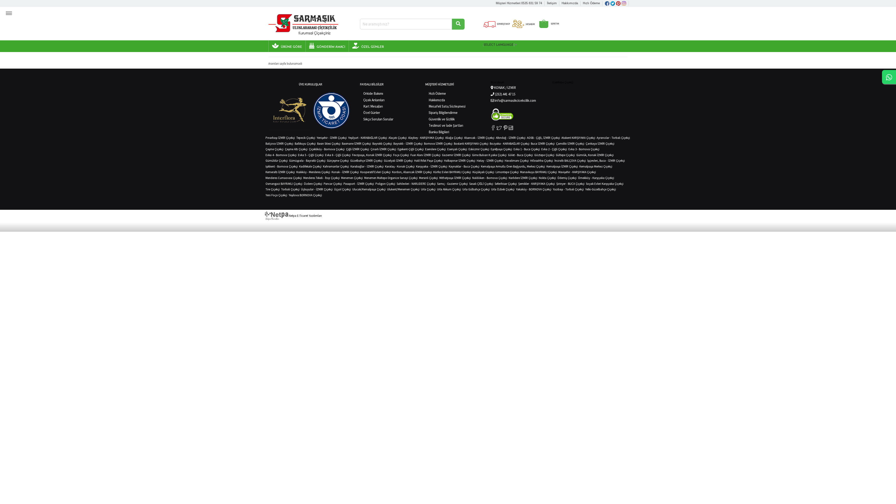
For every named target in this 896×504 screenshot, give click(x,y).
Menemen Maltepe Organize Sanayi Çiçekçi (391, 178)
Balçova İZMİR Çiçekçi (279, 144)
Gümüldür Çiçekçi (277, 161)
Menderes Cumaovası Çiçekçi (284, 178)
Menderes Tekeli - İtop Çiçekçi (321, 178)
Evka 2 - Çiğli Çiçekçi (554, 149)
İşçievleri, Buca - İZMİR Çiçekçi (606, 161)
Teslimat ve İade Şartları (446, 125)
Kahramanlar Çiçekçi (336, 166)
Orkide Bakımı (373, 93)
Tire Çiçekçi (273, 189)
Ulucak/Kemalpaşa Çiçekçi (369, 189)
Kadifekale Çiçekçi (310, 166)
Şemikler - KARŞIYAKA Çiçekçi (536, 184)
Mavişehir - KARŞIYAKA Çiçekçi (577, 172)
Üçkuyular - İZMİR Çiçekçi (317, 189)
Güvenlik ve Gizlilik (442, 119)
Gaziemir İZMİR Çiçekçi (456, 155)
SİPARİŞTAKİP (503, 23)
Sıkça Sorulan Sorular (378, 119)
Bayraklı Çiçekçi (382, 144)
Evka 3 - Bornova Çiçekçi (583, 149)
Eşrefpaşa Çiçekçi (501, 149)
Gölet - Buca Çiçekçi (520, 155)
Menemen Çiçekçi (352, 178)
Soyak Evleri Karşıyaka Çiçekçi (604, 184)
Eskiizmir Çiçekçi (479, 149)
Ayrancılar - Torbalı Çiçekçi (613, 138)
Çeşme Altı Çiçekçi (296, 149)
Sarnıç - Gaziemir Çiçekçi (452, 184)
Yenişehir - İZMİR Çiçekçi (332, 138)
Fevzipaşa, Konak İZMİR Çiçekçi (372, 155)
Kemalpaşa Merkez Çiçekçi (595, 166)
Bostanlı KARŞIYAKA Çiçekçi (471, 144)
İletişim (552, 3)
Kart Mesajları (373, 106)
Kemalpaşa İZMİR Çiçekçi (562, 166)
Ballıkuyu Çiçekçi (305, 144)
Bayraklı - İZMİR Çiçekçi (408, 144)
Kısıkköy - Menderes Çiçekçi (313, 172)
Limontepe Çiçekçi (507, 172)
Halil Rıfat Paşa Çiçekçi (428, 161)
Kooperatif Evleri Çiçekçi (375, 172)
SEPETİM (554, 23)
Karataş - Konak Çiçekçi (400, 166)
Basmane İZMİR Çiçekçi (356, 144)
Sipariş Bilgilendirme (443, 112)
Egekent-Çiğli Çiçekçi (411, 149)
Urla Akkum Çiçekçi (449, 189)
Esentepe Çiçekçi (563, 82)
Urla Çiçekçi (428, 189)
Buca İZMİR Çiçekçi (543, 144)
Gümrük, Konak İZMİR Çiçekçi (595, 155)
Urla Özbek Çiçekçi (502, 189)
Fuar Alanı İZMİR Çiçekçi (425, 155)
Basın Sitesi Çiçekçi (328, 144)
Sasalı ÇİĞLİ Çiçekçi (481, 184)
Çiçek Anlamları (374, 100)
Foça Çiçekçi (401, 155)
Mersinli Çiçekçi (428, 178)
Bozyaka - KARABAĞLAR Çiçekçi (509, 144)
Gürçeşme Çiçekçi (338, 161)
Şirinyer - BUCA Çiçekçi (570, 184)
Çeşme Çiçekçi (275, 149)
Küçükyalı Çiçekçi (483, 172)
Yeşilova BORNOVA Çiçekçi (305, 195)
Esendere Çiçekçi (435, 149)
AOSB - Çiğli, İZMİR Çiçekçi (543, 138)
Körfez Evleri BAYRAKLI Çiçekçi (452, 172)
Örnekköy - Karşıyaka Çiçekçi (596, 178)
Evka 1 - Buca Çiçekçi (527, 149)
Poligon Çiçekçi (385, 184)
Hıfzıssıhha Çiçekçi (541, 161)
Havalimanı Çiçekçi (517, 161)
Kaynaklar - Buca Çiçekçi (464, 166)
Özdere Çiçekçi (313, 184)
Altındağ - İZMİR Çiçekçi (510, 138)
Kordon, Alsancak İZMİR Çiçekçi (412, 172)
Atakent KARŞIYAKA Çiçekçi (578, 138)
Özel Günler (371, 112)
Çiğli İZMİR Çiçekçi (357, 149)
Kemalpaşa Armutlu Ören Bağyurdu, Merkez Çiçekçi (513, 166)
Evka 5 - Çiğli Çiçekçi (311, 155)
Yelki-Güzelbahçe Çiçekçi (600, 189)
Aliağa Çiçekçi (454, 138)
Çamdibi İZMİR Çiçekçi (570, 144)
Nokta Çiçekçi (547, 178)
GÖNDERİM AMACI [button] (331, 47)
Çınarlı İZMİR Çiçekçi (383, 149)
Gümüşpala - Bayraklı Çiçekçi (307, 161)
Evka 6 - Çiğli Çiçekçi (338, 155)
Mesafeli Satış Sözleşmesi (447, 106)
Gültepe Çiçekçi (565, 155)
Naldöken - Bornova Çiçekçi (489, 178)
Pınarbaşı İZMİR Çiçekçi (280, 138)
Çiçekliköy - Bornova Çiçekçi (327, 149)
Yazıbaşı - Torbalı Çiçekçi (568, 189)
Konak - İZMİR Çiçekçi (345, 172)
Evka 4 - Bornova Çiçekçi (281, 155)
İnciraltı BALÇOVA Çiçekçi (570, 161)
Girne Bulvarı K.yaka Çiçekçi (489, 155)
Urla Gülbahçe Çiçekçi (476, 189)
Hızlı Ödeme (591, 3)
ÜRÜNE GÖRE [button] (291, 47)
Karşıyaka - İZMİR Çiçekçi (431, 166)
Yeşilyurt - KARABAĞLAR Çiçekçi (367, 138)
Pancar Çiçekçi (333, 184)
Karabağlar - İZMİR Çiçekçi (367, 166)
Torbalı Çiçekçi (290, 189)
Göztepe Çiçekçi (544, 155)
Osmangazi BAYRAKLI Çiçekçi (284, 184)
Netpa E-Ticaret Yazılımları (305, 216)
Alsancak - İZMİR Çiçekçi (479, 138)
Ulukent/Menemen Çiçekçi (403, 189)
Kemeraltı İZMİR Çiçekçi (280, 172)
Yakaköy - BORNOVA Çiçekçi (533, 189)
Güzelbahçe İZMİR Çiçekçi (366, 161)
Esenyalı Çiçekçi (457, 149)
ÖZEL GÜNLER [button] (372, 47)
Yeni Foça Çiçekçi (276, 195)
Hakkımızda (570, 3)
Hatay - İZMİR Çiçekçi (490, 161)
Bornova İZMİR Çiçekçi (438, 144)
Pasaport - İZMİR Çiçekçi (358, 184)
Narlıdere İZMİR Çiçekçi (523, 178)
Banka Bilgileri (439, 132)
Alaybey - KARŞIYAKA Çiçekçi (426, 138)
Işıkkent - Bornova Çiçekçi (282, 166)
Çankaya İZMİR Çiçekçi (600, 144)
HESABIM (530, 24)
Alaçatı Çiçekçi (397, 138)
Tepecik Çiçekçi (305, 138)
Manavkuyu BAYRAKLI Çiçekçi (538, 172)
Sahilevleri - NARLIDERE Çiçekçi (416, 184)
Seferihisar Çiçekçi (506, 184)
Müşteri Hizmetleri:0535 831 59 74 (519, 3)
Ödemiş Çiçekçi (567, 178)
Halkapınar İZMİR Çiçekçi (459, 161)
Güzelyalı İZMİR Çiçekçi (398, 161)
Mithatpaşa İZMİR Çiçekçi (455, 178)
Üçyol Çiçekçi (342, 189)
